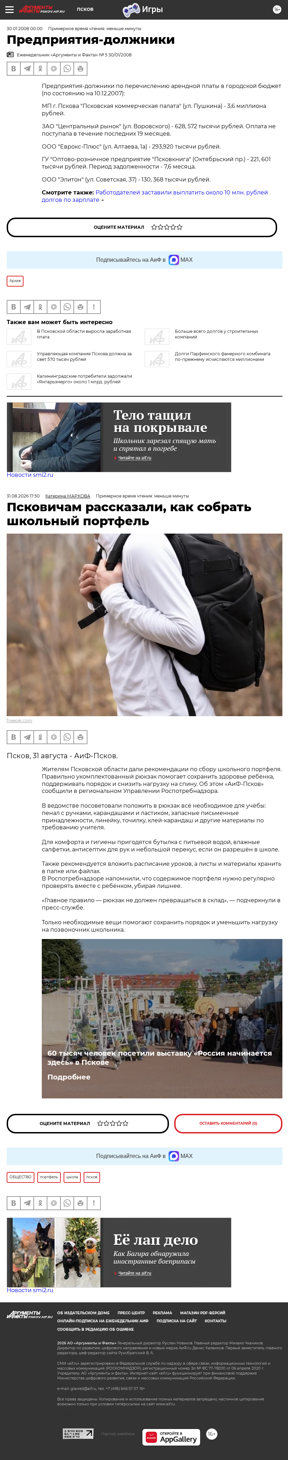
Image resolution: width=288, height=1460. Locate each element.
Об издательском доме (83, 1313)
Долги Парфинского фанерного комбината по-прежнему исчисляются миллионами (222, 356)
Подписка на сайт (177, 1321)
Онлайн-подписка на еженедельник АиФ (103, 1321)
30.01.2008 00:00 (24, 28)
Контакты (215, 1321)
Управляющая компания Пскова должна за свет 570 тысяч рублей (84, 356)
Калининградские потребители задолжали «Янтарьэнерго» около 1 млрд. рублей (84, 378)
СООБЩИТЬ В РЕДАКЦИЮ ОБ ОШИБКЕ (95, 1329)
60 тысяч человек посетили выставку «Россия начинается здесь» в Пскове (159, 1058)
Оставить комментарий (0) (228, 1123)
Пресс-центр (131, 1313)
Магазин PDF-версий (202, 1313)
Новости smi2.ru (30, 475)
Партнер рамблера (118, 1434)
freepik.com (19, 720)
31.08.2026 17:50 (23, 496)
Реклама (162, 1313)
